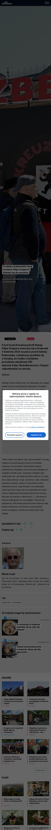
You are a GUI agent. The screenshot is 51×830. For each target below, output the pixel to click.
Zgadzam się (36, 435)
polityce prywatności (38, 427)
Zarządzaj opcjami (14, 435)
